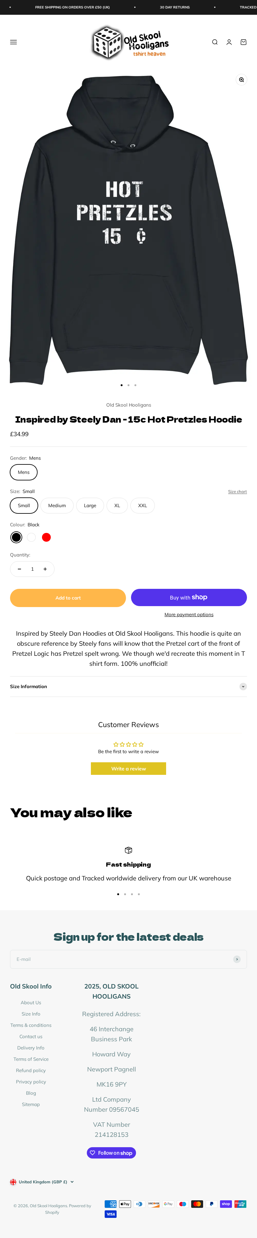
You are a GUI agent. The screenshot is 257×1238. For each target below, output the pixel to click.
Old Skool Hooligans (128, 405)
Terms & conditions (30, 1025)
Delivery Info (31, 1048)
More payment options (189, 614)
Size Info (31, 1014)
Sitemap (31, 1104)
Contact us (30, 1036)
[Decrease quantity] (19, 569)
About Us (31, 1002)
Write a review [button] (128, 768)
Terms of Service (31, 1059)
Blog (31, 1093)
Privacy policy (31, 1082)
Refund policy (31, 1070)
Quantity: (20, 555)
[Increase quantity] (45, 569)
